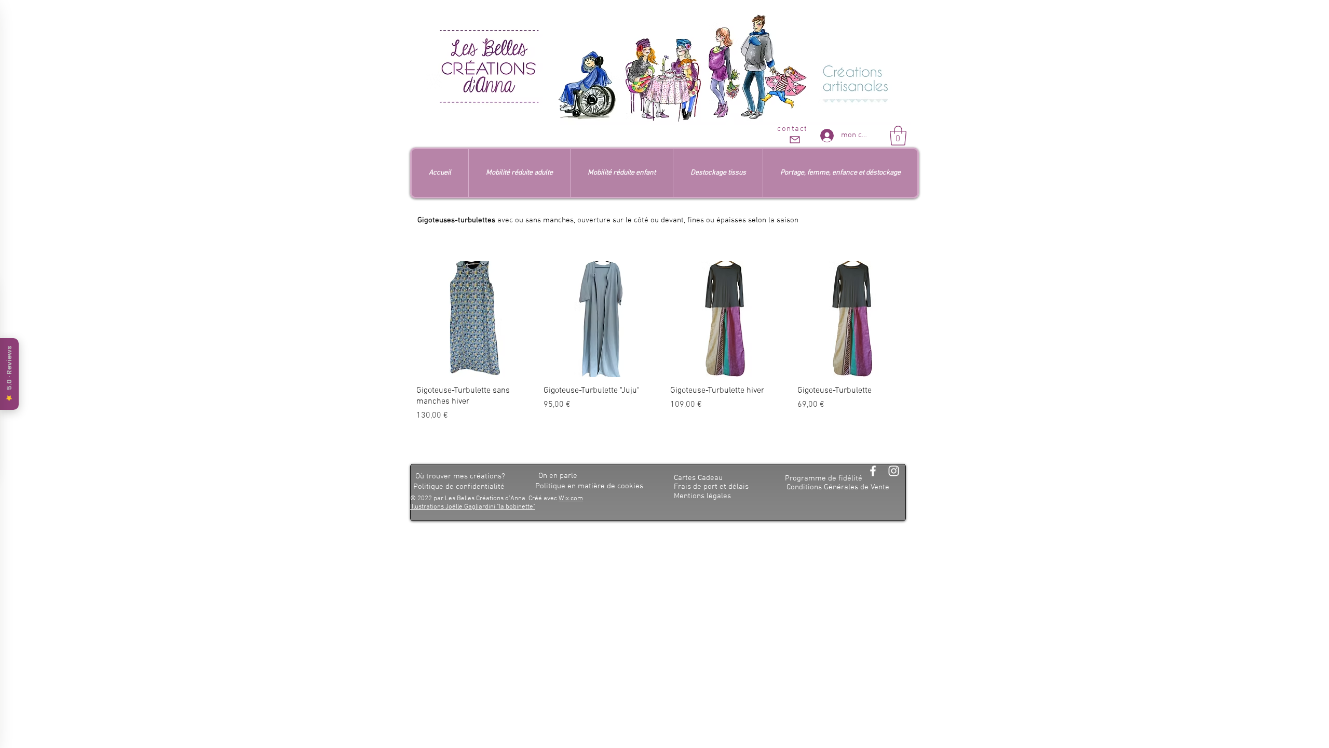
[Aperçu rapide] (474, 319)
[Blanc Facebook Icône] (873, 471)
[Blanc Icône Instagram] (894, 471)
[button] (898, 135)
